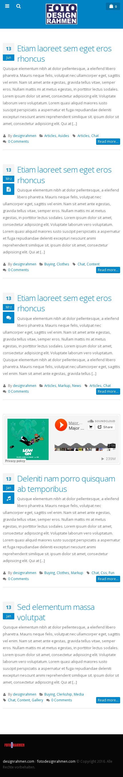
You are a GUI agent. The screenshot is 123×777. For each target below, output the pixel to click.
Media (79, 694)
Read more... (108, 141)
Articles (50, 135)
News (76, 385)
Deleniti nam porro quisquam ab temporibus (66, 483)
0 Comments (18, 141)
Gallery (37, 700)
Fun (111, 572)
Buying (49, 264)
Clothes (63, 264)
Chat (95, 135)
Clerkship (64, 694)
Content (93, 264)
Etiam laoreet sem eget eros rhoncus (64, 53)
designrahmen (24, 135)
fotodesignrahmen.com (56, 761)
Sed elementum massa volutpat (55, 612)
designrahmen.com (18, 761)
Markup (64, 385)
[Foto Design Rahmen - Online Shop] (61, 14)
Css (104, 572)
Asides (63, 135)
